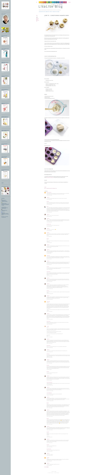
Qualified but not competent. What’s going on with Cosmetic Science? (5, 214)
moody (47, 457)
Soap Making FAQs (4, 217)
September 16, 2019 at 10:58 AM (50, 400)
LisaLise (47, 197)
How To (44, 11)
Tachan (47, 232)
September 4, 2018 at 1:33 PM (50, 288)
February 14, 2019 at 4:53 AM (50, 347)
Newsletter (47, 11)
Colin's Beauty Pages (4, 203)
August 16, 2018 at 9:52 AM (49, 269)
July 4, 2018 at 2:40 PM (49, 247)
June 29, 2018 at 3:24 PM (49, 242)
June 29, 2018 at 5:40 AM (49, 236)
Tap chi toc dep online (49, 382)
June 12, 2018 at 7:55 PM (49, 199)
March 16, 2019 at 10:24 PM (49, 357)
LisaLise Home (41, 11)
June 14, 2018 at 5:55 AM (49, 226)
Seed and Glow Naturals (4, 210)
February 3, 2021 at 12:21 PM (50, 455)
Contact (51, 11)
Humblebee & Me (4, 200)
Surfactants (54, 188)
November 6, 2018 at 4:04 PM (50, 299)
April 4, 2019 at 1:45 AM (49, 369)
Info (56, 11)
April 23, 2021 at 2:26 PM (49, 465)
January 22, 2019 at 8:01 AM (49, 311)
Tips (56, 188)
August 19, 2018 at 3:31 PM (49, 281)
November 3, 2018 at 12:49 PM (50, 293)
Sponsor (54, 11)
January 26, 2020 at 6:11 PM (49, 442)
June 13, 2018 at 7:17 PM (49, 216)
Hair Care (37, 18)
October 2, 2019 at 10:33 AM (50, 416)
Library (58, 11)
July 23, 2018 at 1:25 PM (49, 264)
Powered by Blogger (54, 471)
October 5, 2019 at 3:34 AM (49, 424)
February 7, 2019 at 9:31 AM (49, 343)
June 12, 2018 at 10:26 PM (49, 204)
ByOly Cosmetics (48, 192)
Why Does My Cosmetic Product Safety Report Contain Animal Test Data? (5, 205)
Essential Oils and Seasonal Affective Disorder (5, 208)
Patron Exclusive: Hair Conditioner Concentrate (4, 201)
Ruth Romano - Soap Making (5, 216)
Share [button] (37, 15)
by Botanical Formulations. (49, 177)
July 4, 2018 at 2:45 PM (49, 253)
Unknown (48, 255)
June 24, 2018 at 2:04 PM (49, 230)
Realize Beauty (3, 212)
